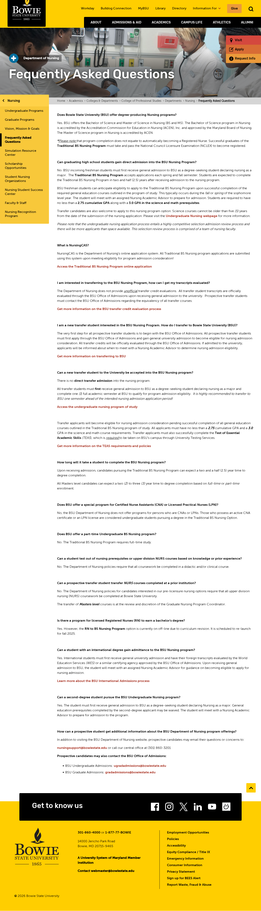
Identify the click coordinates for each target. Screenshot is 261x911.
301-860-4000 (89, 832)
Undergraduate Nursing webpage (191, 216)
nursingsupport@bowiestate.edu (82, 748)
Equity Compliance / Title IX (188, 852)
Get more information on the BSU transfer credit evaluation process (109, 309)
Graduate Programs (19, 120)
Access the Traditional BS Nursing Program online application (104, 266)
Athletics (222, 22)
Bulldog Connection (116, 8)
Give (234, 8)
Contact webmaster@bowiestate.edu (106, 871)
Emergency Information (185, 858)
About (96, 22)
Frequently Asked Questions (18, 140)
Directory (179, 8)
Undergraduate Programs (24, 111)
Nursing (14, 101)
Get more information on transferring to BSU (91, 356)
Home (62, 101)
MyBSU (143, 8)
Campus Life (191, 22)
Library (160, 8)
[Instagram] (169, 808)
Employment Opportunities (188, 832)
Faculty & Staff (15, 203)
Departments (174, 101)
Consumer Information (184, 865)
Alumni (247, 22)
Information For (205, 8)
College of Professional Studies (142, 101)
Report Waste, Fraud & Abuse (189, 885)
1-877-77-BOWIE (118, 832)
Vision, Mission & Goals (22, 129)
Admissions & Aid (126, 22)
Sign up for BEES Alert (183, 878)
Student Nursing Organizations (17, 179)
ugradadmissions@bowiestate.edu (140, 766)
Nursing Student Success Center (24, 192)
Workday (87, 8)
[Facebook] (155, 808)
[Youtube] (212, 808)
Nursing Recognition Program (20, 214)
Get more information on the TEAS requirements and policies (104, 446)
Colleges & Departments (103, 101)
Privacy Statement (181, 871)
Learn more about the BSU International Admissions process (103, 681)
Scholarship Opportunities (15, 166)
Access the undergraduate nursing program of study (97, 407)
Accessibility (176, 845)
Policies (173, 839)
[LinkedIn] (198, 808)
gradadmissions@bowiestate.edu (130, 772)
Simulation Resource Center (20, 153)
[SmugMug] (226, 808)
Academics (161, 22)
